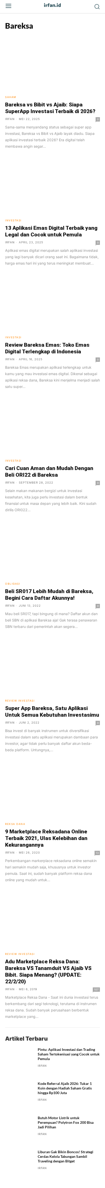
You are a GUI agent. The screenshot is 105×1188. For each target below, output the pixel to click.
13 (97, 852)
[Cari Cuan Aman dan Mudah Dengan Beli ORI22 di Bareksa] (52, 426)
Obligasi (12, 583)
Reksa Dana (15, 824)
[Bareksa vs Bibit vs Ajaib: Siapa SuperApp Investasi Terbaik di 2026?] (52, 63)
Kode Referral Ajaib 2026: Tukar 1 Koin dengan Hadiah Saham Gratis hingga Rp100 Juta (65, 1088)
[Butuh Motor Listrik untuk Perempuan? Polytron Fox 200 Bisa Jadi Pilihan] (19, 1130)
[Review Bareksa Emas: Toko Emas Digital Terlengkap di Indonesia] (52, 303)
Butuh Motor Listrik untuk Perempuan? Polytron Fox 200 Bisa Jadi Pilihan (66, 1122)
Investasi (13, 220)
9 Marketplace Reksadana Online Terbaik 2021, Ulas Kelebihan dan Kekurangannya (46, 838)
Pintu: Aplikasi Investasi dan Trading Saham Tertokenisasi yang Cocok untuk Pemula (69, 1054)
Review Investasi (20, 700)
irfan (10, 119)
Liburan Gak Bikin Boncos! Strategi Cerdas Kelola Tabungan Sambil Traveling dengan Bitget (65, 1156)
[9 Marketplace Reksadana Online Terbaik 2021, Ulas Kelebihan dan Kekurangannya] (52, 790)
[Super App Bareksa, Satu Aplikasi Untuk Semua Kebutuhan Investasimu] (52, 666)
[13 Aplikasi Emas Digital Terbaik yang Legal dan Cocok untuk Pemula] (52, 186)
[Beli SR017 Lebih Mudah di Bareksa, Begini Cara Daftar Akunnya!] (52, 549)
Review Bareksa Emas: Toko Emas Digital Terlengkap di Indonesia (47, 348)
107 (96, 989)
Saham (10, 97)
